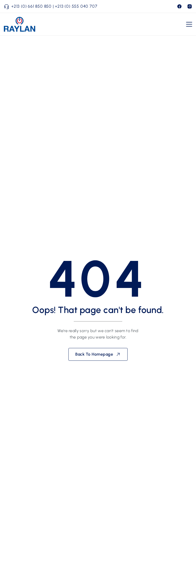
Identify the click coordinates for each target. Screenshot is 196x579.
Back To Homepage (94, 354)
